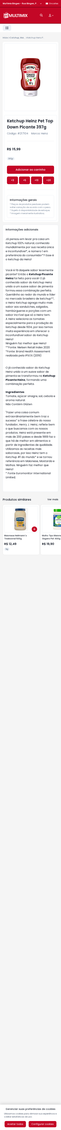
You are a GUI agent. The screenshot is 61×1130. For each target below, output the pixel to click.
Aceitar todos (15, 1124)
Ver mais (52, 499)
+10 (36, 180)
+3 (12, 180)
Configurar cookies (42, 1124)
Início (5, 37)
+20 (48, 180)
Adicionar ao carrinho (30, 170)
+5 (24, 180)
